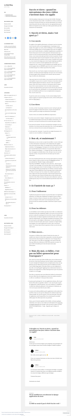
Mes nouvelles (7, 28)
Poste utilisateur (8, 178)
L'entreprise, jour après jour (10, 160)
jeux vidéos (57, 315)
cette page (47, 240)
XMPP (7, 142)
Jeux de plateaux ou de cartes (11, 109)
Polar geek (7, 151)
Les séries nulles (9, 118)
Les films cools (9, 105)
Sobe (35, 337)
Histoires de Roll (7, 24)
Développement (7, 131)
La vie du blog (8, 124)
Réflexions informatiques (9, 191)
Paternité (6, 180)
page (39, 271)
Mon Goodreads (7, 32)
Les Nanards (8, 107)
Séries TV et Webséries (9, 116)
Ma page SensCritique (8, 26)
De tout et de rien (7, 120)
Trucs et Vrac (7, 129)
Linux (5, 175)
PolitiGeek (7, 126)
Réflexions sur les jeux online (11, 199)
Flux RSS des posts (9, 14)
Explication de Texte (9, 146)
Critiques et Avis (7, 97)
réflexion (31, 316)
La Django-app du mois (11, 137)
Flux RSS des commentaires (11, 16)
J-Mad (39, 315)
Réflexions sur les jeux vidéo (9, 193)
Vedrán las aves (7, 51)
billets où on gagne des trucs (9, 95)
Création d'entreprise (9, 158)
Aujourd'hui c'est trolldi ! (10, 122)
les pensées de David (8, 87)
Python (6, 133)
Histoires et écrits (7, 144)
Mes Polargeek (7, 30)
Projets (5, 185)
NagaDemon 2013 (8, 189)
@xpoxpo (53, 160)
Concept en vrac (8, 197)
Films (6, 103)
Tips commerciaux (8, 173)
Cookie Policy (22, 414)
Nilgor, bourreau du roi (9, 148)
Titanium (7, 140)
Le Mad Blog (8, 5)
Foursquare (39, 147)
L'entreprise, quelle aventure (10, 155)
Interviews (6, 153)
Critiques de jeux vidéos (10, 101)
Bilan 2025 (6, 49)
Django (7, 135)
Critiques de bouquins (9, 99)
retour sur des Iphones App (10, 113)
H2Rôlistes (7, 187)
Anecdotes (8, 163)
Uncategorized (7, 205)
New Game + (37, 99)
